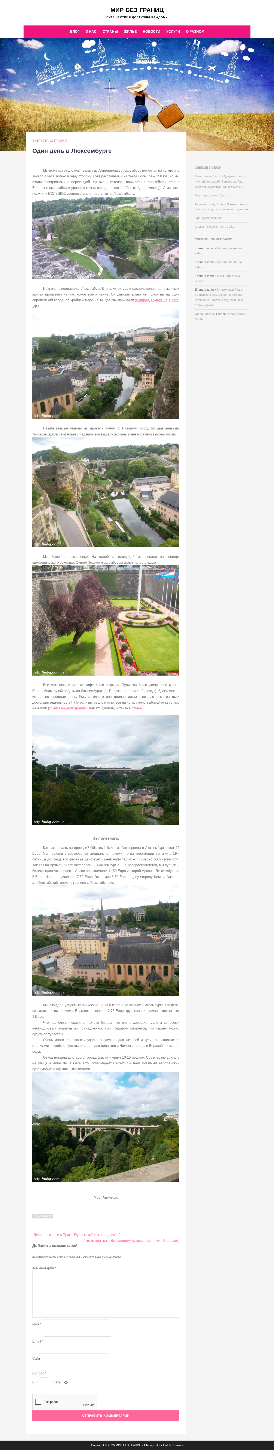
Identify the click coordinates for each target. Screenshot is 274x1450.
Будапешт (159, 300)
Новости (151, 31)
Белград (142, 300)
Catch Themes (173, 1445)
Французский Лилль (208, 218)
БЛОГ (74, 31)
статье (137, 708)
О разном (195, 31)
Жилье (130, 31)
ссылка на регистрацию (67, 708)
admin (62, 140)
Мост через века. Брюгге (212, 195)
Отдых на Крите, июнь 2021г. (215, 226)
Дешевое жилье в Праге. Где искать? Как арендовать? (77, 1235)
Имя (36, 1324)
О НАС (91, 31)
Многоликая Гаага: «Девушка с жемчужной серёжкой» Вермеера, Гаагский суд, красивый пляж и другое (220, 181)
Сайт (36, 1358)
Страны (110, 31)
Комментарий (44, 1268)
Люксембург (43, 1216)
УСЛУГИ (173, 31)
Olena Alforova (205, 313)
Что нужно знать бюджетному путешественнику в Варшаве (131, 1240)
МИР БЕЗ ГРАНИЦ (137, 10)
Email (37, 1341)
